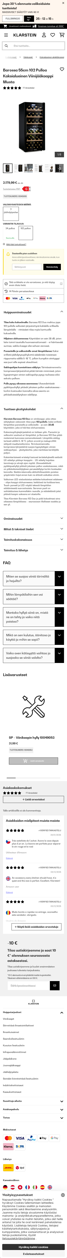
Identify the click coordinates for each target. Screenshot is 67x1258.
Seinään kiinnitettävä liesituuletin (20, 1078)
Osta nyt (29, 18)
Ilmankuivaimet (11, 1032)
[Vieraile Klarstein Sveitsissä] (20, 1187)
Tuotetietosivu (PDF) (11, 189)
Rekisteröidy (52, 267)
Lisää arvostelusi (35, 799)
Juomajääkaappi (11, 1065)
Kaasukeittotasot (12, 1092)
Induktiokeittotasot (13, 1085)
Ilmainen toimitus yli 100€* (51, 26)
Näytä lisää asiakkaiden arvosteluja (37, 926)
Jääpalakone (10, 1058)
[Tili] (44, 35)
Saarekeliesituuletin (13, 1038)
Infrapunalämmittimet (14, 1052)
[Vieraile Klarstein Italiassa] (35, 1187)
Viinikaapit (28, 57)
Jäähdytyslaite (10, 1072)
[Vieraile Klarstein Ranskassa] (27, 1187)
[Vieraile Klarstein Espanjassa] (42, 1187)
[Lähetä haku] (6, 46)
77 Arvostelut (28, 88)
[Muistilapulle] (62, 69)
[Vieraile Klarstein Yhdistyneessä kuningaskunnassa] (50, 1187)
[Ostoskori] (61, 35)
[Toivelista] (52, 35)
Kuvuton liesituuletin (14, 1045)
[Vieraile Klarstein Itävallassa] (12, 1187)
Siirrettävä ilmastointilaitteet (18, 1025)
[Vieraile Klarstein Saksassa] (5, 1187)
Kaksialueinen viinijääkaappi (52, 57)
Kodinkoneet (11, 57)
